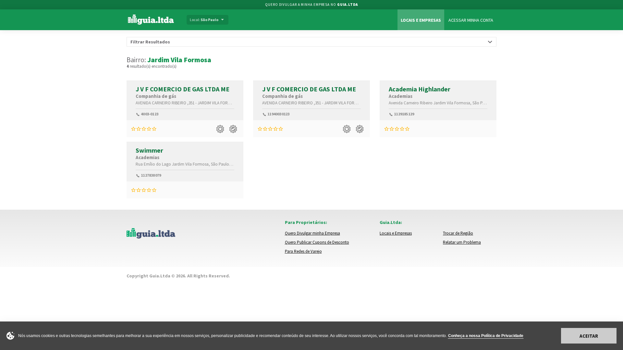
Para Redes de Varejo (303, 251)
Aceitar (589, 336)
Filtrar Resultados (150, 42)
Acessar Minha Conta (470, 20)
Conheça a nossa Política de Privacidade (485, 335)
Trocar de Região (458, 233)
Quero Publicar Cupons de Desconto (317, 242)
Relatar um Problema (462, 242)
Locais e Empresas (421, 20)
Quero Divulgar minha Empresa (312, 233)
